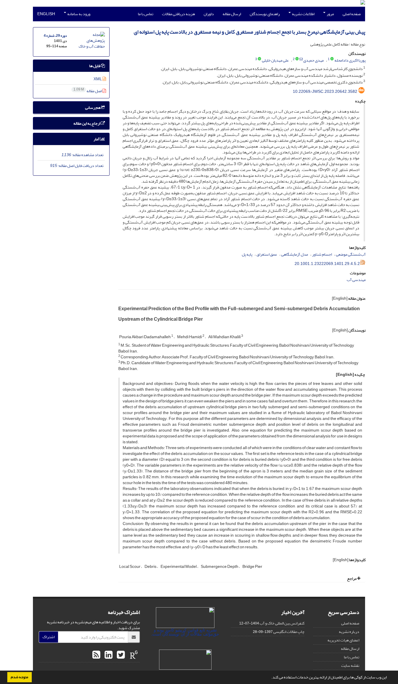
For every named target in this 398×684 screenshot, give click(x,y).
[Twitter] (120, 655)
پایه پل (247, 254)
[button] (270, 678)
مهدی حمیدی (313, 60)
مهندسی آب (356, 280)
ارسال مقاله (232, 14)
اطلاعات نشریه (302, 14)
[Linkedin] (108, 655)
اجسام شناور (322, 254)
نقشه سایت (350, 665)
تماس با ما (145, 14)
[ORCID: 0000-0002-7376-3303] (297, 59)
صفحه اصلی (352, 14)
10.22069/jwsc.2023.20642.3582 (325, 91)
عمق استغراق (266, 254)
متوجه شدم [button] (19, 676)
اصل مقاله (88, 91)
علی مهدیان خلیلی (275, 60)
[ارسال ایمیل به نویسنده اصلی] (301, 59)
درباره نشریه (349, 632)
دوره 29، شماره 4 (55, 35)
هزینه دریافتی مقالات (178, 14)
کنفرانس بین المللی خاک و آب (282, 623)
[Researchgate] (133, 655)
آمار (97, 139)
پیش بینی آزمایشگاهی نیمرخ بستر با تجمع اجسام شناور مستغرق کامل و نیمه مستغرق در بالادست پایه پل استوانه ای (249, 32)
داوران (209, 14)
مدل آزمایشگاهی (294, 254)
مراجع (352, 578)
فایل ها (95, 66)
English (46, 14)
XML (98, 79)
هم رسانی (93, 107)
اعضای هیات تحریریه (343, 640)
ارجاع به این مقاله (87, 123)
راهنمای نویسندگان (265, 14)
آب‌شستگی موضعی (351, 254)
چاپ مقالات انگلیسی (288, 632)
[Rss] (96, 655)
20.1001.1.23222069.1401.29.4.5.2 (327, 264)
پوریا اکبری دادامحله (350, 60)
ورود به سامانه (78, 14)
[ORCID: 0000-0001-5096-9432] (332, 59)
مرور (330, 14)
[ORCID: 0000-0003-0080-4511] (259, 59)
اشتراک (48, 637)
